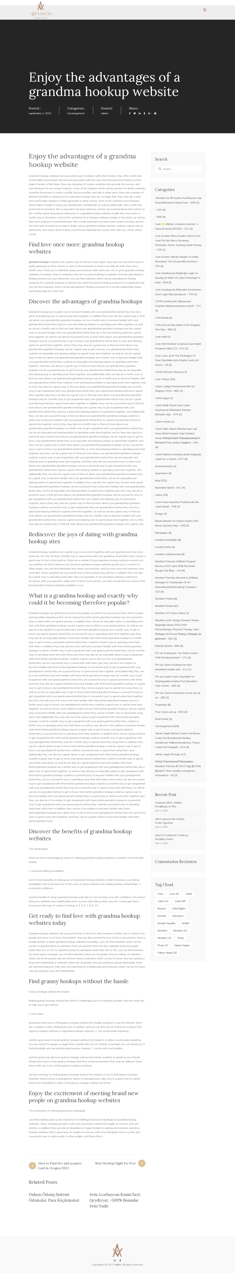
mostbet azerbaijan (166, 539)
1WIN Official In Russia (168, 372)
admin (104, 113)
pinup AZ (162, 945)
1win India (161, 336)
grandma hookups (39, 261)
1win (160, 893)
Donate (161, 915)
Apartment (161, 473)
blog (157, 480)
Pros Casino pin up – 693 (169, 711)
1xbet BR (180, 901)
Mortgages (161, 532)
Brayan (161, 908)
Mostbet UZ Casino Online (170, 613)
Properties (161, 704)
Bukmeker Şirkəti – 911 (168, 487)
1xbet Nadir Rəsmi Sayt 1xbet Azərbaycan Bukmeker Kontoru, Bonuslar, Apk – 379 (173, 410)
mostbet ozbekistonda (168, 554)
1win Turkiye (162, 379)
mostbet (162, 930)
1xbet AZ (162, 901)
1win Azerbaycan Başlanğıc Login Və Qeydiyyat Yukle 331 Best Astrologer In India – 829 (177, 277)
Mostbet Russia (164, 605)
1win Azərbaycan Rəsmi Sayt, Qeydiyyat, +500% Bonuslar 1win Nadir (115, 1200)
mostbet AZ (180, 930)
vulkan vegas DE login (167, 754)
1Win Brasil (161, 317)
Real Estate (161, 718)
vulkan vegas (181, 945)
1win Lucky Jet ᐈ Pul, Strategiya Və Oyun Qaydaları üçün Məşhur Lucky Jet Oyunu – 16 (177, 360)
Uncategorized (75, 113)
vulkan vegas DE (167, 952)
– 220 (158, 209)
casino (158, 494)
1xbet (188, 893)
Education (178, 915)
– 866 (158, 216)
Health (185, 923)
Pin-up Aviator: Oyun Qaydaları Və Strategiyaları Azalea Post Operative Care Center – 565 (176, 681)
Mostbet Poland (164, 598)
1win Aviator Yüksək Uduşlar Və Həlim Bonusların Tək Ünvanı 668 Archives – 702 (177, 261)
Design (159, 513)
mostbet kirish (163, 547)
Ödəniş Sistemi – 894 (167, 645)
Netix (118, 1264)
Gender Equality (166, 923)
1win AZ (174, 893)
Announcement (164, 466)
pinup (180, 937)
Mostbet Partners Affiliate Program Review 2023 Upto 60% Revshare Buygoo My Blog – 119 (175, 566)
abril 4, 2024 (161, 810)
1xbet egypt (162, 398)
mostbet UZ (164, 937)
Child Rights (178, 908)
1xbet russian (163, 421)
